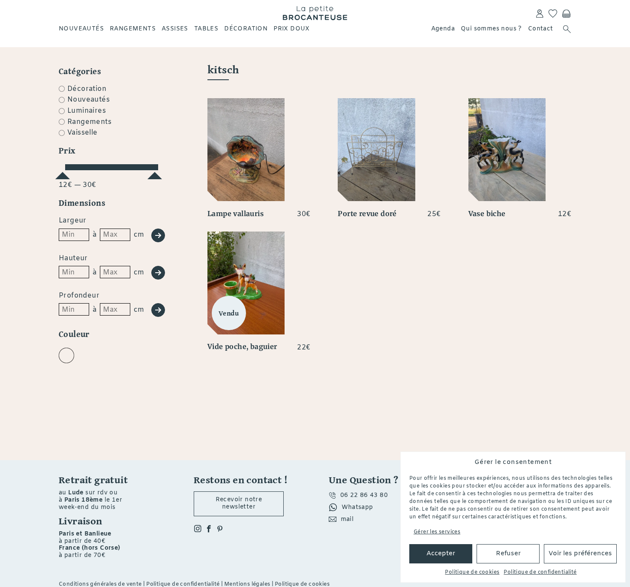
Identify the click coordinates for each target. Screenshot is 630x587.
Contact (540, 29)
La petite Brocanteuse (315, 13)
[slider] (62, 172)
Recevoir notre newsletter (239, 503)
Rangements (133, 29)
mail (347, 519)
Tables (206, 29)
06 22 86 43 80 (364, 495)
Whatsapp (357, 507)
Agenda (443, 29)
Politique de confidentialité (540, 572)
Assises (175, 29)
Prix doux (291, 29)
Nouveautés (81, 29)
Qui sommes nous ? (491, 29)
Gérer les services (437, 532)
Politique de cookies (472, 572)
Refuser (508, 553)
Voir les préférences (580, 553)
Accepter (440, 553)
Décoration (245, 29)
